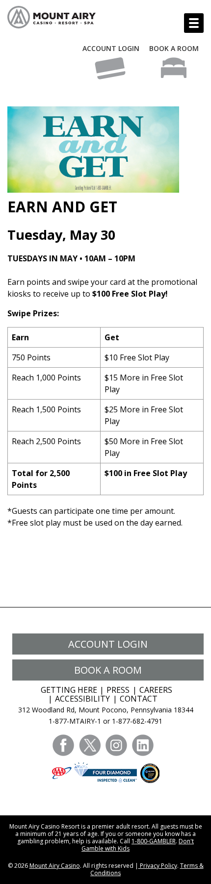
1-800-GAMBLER (154, 841)
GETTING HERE (69, 689)
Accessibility (82, 698)
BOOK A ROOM (174, 48)
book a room (108, 670)
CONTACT (139, 698)
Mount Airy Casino (54, 865)
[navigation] (194, 23)
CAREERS (155, 689)
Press (118, 689)
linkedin (143, 745)
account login (108, 644)
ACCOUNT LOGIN (110, 48)
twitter (90, 745)
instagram (116, 745)
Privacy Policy (157, 865)
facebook (63, 745)
